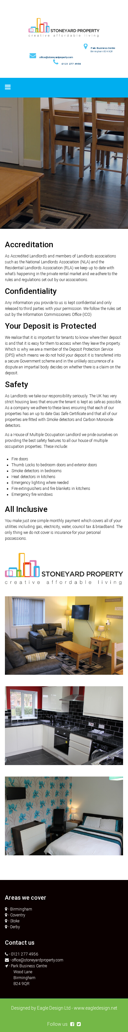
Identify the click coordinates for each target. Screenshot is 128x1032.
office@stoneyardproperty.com (56, 57)
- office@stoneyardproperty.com (36, 960)
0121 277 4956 (71, 63)
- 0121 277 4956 (23, 954)
